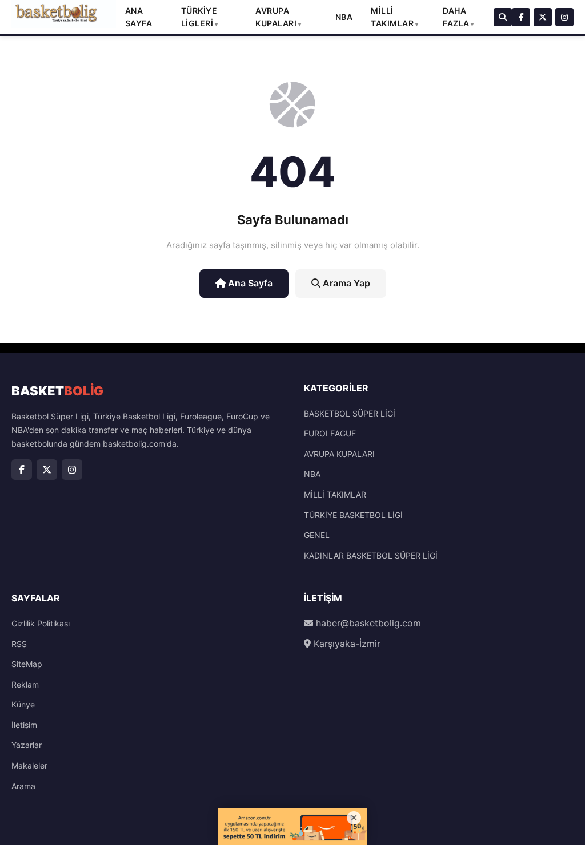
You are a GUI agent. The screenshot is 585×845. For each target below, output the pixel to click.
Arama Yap (345, 283)
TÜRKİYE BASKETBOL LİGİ (353, 515)
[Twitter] (543, 17)
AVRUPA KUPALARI (339, 454)
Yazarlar (26, 745)
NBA (344, 17)
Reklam (25, 684)
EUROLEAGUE (330, 433)
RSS (19, 644)
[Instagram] (564, 17)
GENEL (317, 535)
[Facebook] (521, 17)
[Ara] (503, 17)
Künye (23, 704)
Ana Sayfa (249, 283)
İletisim (24, 725)
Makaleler (29, 765)
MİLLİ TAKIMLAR (335, 494)
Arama (23, 786)
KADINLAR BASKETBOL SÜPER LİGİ (371, 555)
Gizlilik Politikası (40, 623)
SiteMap (26, 664)
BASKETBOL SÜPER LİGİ (349, 413)
